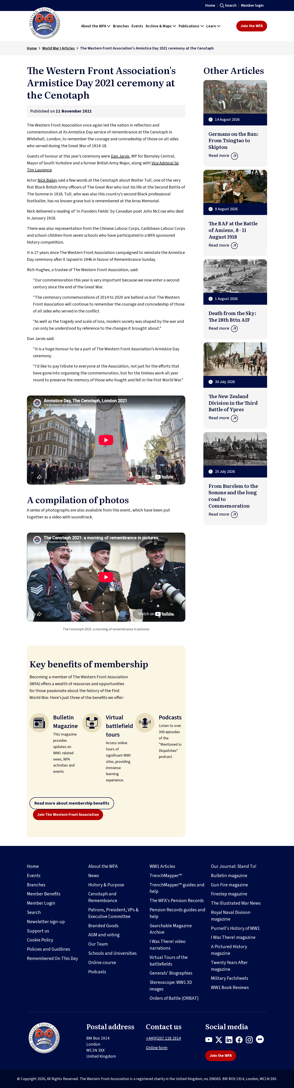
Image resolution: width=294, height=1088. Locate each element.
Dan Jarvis (120, 156)
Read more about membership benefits (71, 803)
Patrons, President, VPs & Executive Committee (113, 913)
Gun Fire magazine (229, 884)
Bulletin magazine (229, 875)
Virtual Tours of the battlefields (169, 960)
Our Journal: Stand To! (234, 866)
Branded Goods (103, 925)
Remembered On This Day (52, 958)
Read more (219, 156)
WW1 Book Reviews (230, 987)
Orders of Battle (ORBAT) (174, 998)
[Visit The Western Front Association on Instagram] (251, 1040)
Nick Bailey (47, 180)
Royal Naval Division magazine (231, 916)
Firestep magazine (229, 893)
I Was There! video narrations (168, 945)
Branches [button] (121, 26)
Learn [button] (211, 26)
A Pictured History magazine (229, 950)
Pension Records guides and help (177, 913)
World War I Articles (58, 48)
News (93, 875)
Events (33, 875)
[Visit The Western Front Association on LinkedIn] (231, 1040)
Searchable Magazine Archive (171, 929)
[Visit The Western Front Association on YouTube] (210, 1040)
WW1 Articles (162, 866)
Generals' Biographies (171, 973)
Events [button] (137, 26)
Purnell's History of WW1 (235, 928)
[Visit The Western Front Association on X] (220, 1040)
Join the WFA (252, 26)
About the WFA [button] (93, 26)
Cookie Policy (40, 940)
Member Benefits (43, 893)
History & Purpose (106, 884)
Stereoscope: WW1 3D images (171, 985)
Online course (102, 962)
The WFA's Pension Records (177, 900)
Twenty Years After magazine (229, 966)
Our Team (98, 944)
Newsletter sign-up (46, 921)
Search (231, 5)
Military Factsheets (229, 978)
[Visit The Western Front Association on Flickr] (261, 1040)
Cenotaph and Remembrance (102, 897)
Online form (156, 1048)
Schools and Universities (112, 953)
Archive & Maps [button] (159, 26)
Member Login (41, 903)
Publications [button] (189, 26)
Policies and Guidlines (48, 949)
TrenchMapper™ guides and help (177, 888)
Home (210, 5)
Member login (252, 5)
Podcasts (97, 971)
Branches (36, 884)
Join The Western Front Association (68, 814)
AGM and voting (103, 934)
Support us (38, 930)
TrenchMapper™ (166, 875)
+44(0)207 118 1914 (163, 1038)
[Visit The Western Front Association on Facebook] (241, 1040)
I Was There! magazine (233, 937)
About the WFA (103, 866)
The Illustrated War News (236, 903)
